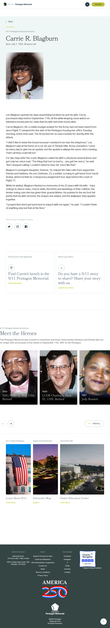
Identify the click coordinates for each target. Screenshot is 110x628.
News (43, 569)
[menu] (87, 4)
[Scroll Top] (103, 621)
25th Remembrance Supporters (42, 562)
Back (10, 22)
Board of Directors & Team (42, 556)
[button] (11, 423)
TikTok (67, 566)
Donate (98, 4)
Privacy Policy (43, 575)
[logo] (17, 4)
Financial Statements (42, 559)
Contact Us (43, 566)
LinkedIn (67, 572)
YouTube (67, 569)
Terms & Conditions (43, 572)
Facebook (67, 556)
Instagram (67, 559)
